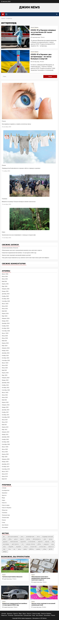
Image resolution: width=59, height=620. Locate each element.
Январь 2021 (5, 434)
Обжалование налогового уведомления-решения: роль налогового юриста (22, 250)
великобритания (30, 536)
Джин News (29, 7)
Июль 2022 (5, 395)
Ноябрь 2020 (5, 439)
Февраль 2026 (5, 288)
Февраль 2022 (5, 405)
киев (53, 541)
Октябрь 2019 (5, 466)
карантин (40, 541)
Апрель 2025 (5, 313)
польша (26, 546)
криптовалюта (15, 544)
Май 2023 (4, 370)
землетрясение (14, 541)
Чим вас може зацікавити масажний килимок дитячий (16, 255)
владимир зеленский (47, 536)
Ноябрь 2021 (5, 412)
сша (14, 549)
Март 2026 (4, 286)
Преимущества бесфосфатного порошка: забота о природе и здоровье (21, 168)
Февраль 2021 (5, 432)
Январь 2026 (5, 291)
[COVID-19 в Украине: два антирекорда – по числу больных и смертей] (15, 61)
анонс (22, 536)
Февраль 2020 (5, 459)
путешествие (33, 546)
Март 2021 (4, 429)
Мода (3, 497)
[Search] (57, 14)
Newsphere (36, 618)
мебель (39, 544)
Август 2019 (5, 471)
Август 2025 (5, 303)
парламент (18, 546)
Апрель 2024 (5, 343)
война (4, 539)
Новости (4, 502)
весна (38, 536)
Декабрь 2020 (5, 437)
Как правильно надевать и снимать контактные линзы (16, 124)
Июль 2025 (5, 306)
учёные (44, 549)
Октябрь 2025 (5, 298)
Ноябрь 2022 (5, 385)
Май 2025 (4, 311)
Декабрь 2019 (5, 464)
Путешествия (5, 517)
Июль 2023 (5, 365)
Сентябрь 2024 (6, 330)
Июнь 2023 (5, 367)
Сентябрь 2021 (6, 417)
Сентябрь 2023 (6, 360)
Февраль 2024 (5, 348)
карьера (47, 541)
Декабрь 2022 (5, 382)
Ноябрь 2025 (5, 296)
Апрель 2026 (5, 284)
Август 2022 (5, 392)
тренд (19, 549)
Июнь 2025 (5, 308)
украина (38, 549)
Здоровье (4, 493)
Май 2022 (4, 400)
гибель (10, 539)
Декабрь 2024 (5, 323)
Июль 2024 (5, 335)
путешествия (42, 546)
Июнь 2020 (5, 451)
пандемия (10, 546)
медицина (46, 544)
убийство (31, 549)
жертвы (28, 539)
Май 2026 (4, 281)
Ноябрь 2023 (5, 355)
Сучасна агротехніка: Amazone (10, 247)
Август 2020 (5, 446)
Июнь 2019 (5, 476)
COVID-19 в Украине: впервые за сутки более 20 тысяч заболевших (43, 32)
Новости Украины (34, 27)
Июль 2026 (5, 276)
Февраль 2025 (5, 318)
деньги (16, 539)
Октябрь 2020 (5, 442)
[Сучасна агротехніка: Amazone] (15, 566)
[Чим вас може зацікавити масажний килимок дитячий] (44, 592)
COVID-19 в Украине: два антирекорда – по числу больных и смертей (41, 56)
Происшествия (6, 515)
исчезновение (31, 541)
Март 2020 (4, 456)
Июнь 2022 (5, 397)
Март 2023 (4, 375)
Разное (4, 121)
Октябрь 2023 (5, 358)
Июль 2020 (5, 449)
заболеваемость (36, 539)
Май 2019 (4, 479)
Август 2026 (5, 274)
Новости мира (5, 505)
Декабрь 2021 (5, 409)
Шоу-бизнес (5, 525)
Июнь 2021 (5, 422)
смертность (51, 546)
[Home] (3, 14)
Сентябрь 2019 (6, 469)
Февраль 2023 (5, 377)
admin (43, 37)
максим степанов (30, 544)
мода (52, 544)
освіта (4, 546)
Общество (4, 510)
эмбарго (5, 551)
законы (50, 539)
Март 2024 (4, 345)
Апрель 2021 (5, 427)
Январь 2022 (5, 407)
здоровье (5, 541)
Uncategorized (5, 490)
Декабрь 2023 (5, 353)
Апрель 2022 (5, 402)
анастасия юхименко (13, 536)
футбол (51, 549)
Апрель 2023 (5, 372)
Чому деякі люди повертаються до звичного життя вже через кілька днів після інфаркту (25, 257)
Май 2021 (4, 424)
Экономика (5, 527)
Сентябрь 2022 (6, 390)
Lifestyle (4, 488)
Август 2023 (5, 363)
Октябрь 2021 (5, 414)
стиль (9, 549)
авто (4, 536)
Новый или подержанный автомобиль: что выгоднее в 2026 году (19, 252)
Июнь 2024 (5, 338)
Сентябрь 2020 (6, 444)
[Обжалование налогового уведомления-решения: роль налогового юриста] (44, 566)
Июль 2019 (5, 474)
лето (22, 544)
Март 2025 (4, 316)
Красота (4, 495)
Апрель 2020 (5, 454)
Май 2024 (4, 340)
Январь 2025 (5, 321)
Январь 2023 (5, 380)
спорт (4, 549)
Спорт (3, 522)
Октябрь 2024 (5, 328)
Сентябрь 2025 (6, 301)
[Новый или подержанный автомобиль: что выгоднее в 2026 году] (15, 592)
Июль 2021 (5, 419)
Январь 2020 (5, 461)
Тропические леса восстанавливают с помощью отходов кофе (19, 235)
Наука (3, 232)
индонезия (23, 541)
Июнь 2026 (5, 279)
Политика (4, 198)
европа (22, 539)
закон (44, 539)
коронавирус (6, 544)
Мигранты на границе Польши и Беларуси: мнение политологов (18, 201)
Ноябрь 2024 (5, 326)
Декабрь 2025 (5, 293)
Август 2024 (5, 333)
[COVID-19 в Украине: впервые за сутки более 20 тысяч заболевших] (15, 37)
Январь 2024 (5, 350)
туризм (25, 549)
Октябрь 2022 (5, 387)
